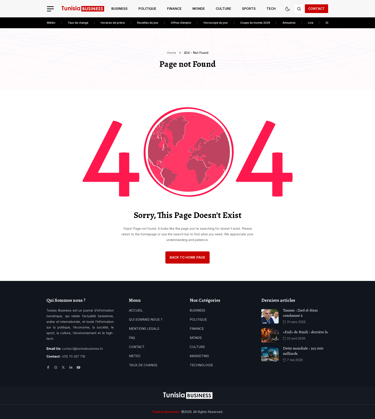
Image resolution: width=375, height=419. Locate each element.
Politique (147, 9)
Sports (249, 9)
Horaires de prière (113, 22)
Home (172, 53)
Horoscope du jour (216, 22)
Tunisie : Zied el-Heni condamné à (300, 313)
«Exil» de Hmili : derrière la (305, 332)
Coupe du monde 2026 (255, 22)
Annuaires (289, 22)
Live (310, 22)
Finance (174, 9)
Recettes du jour (147, 22)
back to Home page (187, 257)
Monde (198, 9)
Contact (316, 9)
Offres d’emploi (181, 22)
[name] (83, 9)
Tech (271, 9)
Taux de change (78, 22)
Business (119, 9)
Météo (51, 22)
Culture (223, 9)
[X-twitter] (63, 367)
